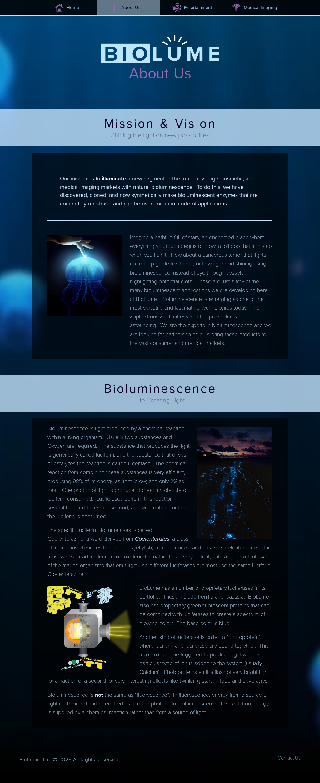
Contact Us (289, 757)
